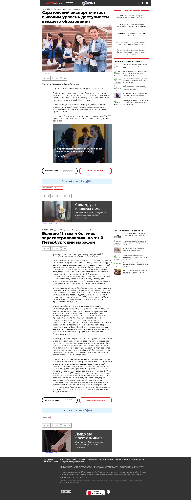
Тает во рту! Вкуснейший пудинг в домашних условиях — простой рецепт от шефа (135, 272)
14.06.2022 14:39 (47, 9)
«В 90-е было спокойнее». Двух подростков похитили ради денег (134, 234)
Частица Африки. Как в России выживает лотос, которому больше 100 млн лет (135, 257)
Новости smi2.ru (49, 223)
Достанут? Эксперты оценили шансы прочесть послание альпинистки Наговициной (136, 102)
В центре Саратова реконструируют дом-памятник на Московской (131, 43)
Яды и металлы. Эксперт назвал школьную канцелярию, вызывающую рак (134, 250)
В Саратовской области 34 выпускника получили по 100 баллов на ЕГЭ (78, 150)
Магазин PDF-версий (106, 459)
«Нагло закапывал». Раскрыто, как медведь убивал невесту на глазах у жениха (135, 242)
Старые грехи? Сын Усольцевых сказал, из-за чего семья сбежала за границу (135, 264)
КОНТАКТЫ (82, 459)
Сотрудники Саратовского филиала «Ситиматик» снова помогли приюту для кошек (131, 52)
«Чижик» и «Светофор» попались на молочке (131, 34)
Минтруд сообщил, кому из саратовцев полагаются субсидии (131, 16)
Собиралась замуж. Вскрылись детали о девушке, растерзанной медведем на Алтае (134, 87)
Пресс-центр (92, 459)
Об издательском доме (68, 459)
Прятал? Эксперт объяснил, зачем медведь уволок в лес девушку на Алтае (135, 66)
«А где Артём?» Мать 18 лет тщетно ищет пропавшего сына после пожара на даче (135, 73)
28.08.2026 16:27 (47, 230)
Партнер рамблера (79, 491)
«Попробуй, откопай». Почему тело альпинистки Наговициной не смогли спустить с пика (135, 95)
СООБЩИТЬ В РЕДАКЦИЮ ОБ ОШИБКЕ (72, 462)
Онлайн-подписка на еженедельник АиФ (130, 459)
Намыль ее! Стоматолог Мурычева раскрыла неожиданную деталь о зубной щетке (135, 80)
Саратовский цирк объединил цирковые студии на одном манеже (131, 25)
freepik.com (46, 73)
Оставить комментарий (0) (95, 171)
